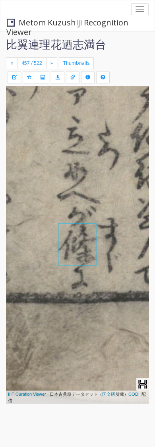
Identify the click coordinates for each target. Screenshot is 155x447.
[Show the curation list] (42, 77)
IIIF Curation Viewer (27, 394)
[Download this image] (57, 77)
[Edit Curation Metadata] (14, 77)
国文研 (108, 394)
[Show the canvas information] (72, 77)
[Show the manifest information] (88, 77)
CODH (134, 394)
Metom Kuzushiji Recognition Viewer (67, 23)
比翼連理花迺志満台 (56, 44)
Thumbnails (76, 63)
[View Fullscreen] (17, 126)
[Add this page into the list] (29, 77)
